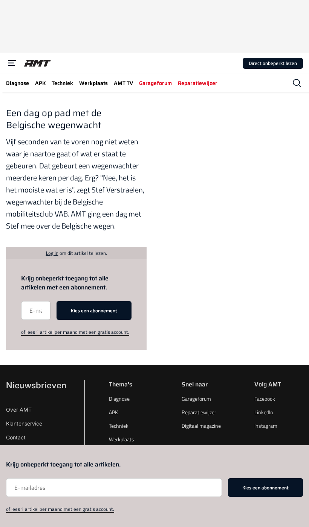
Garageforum (196, 399)
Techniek (118, 426)
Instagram (265, 426)
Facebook (264, 399)
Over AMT (19, 409)
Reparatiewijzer (199, 412)
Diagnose (119, 399)
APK (113, 412)
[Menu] (12, 63)
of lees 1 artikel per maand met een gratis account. (75, 332)
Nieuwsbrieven (36, 385)
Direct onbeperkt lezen (273, 63)
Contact (16, 437)
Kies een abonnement (94, 310)
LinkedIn (263, 412)
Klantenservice (24, 423)
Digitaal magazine (201, 426)
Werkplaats (121, 439)
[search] (297, 83)
